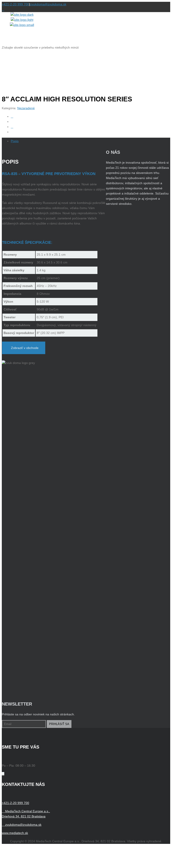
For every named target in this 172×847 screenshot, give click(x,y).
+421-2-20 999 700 (15, 4)
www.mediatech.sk (15, 833)
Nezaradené (26, 108)
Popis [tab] (15, 141)
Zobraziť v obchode (25, 348)
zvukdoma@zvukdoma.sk (48, 4)
